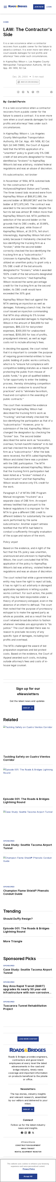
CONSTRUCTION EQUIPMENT (28, 1145)
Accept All (28, 1176)
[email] (37, 92)
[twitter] (28, 92)
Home (6, 22)
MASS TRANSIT (28, 1149)
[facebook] (18, 92)
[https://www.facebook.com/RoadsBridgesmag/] (22, 1132)
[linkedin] (23, 92)
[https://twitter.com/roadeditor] (33, 1132)
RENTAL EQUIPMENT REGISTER (28, 1152)
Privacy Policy (29, 1169)
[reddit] (33, 92)
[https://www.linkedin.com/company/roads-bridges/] (29, 1132)
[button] (5, 7)
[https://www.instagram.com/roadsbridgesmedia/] (25, 1132)
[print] (51, 92)
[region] (28, 1170)
